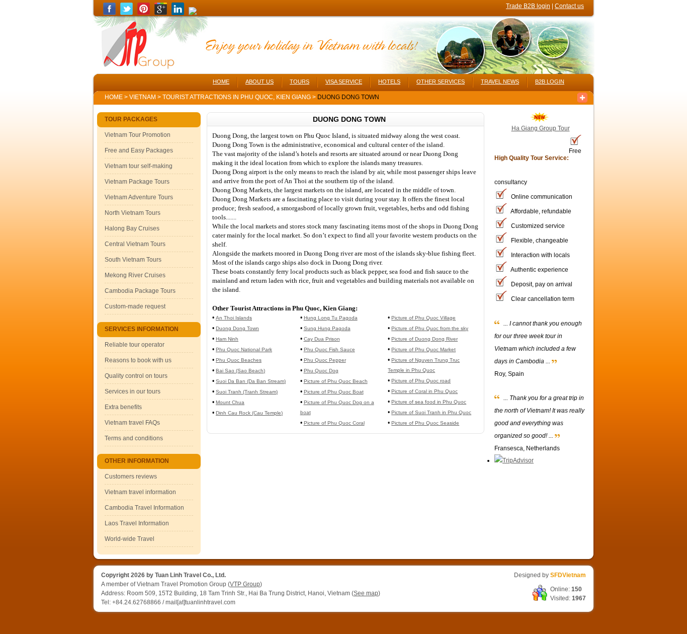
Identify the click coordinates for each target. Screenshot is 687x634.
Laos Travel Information (137, 523)
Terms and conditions (134, 438)
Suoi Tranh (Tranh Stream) (247, 391)
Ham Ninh (227, 339)
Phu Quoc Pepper (325, 360)
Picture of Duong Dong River (424, 339)
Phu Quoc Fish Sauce (329, 349)
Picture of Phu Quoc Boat (334, 391)
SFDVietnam (568, 575)
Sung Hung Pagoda (327, 328)
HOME (221, 81)
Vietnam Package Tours (137, 181)
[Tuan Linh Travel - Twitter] (126, 13)
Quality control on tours (136, 375)
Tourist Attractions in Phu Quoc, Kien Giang (237, 97)
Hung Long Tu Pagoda (331, 318)
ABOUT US (259, 81)
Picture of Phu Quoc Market (423, 349)
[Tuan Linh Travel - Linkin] (177, 13)
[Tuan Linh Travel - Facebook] (109, 13)
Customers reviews (131, 476)
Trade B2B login (528, 6)
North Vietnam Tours (132, 212)
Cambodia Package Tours (140, 290)
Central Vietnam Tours (135, 244)
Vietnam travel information (140, 492)
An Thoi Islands (234, 318)
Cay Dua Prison (322, 339)
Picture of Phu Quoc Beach (336, 381)
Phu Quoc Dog (321, 370)
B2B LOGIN (549, 81)
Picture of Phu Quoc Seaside (425, 423)
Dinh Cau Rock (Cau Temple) (249, 413)
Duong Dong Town (237, 328)
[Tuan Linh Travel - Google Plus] (160, 13)
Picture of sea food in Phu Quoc (428, 402)
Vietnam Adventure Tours (139, 197)
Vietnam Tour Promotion (137, 134)
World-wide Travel (129, 538)
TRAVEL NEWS (500, 81)
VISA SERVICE (343, 81)
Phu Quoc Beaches (239, 360)
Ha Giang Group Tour (540, 128)
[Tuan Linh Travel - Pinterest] (143, 13)
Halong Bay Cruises (132, 228)
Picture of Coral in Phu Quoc (424, 391)
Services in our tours (132, 391)
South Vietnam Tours (133, 259)
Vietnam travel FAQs (132, 422)
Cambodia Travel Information (144, 507)
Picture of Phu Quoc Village (423, 318)
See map (366, 593)
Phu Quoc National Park (244, 349)
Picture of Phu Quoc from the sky (429, 328)
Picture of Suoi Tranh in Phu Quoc (431, 412)
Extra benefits (123, 407)
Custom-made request (135, 306)
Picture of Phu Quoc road (421, 380)
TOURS (299, 81)
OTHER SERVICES (440, 81)
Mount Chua (230, 402)
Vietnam (142, 97)
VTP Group (245, 584)
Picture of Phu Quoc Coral (334, 423)
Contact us (569, 6)
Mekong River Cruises (135, 275)
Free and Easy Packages (139, 150)
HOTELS (389, 81)
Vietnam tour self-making (139, 166)
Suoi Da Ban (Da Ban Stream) (251, 381)
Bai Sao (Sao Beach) (240, 370)
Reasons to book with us (138, 360)
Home (114, 97)
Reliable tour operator (134, 344)
